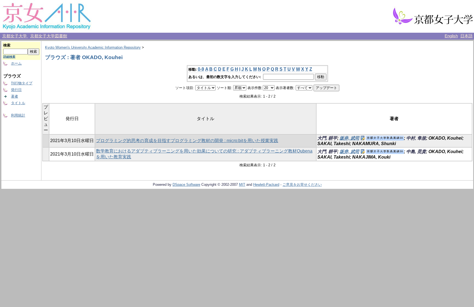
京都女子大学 (15, 36)
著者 (14, 96)
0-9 (201, 69)
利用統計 (18, 115)
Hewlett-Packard (266, 184)
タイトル (18, 103)
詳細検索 (9, 56)
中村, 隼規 (416, 138)
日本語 (466, 36)
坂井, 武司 (349, 138)
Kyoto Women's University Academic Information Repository (93, 47)
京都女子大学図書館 (48, 36)
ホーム (16, 63)
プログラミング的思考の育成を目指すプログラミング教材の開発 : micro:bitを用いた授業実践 (187, 140)
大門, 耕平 (327, 138)
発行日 (16, 90)
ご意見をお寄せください (302, 184)
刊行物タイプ (21, 83)
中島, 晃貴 (416, 151)
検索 (6, 45)
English (451, 36)
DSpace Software (186, 184)
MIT (242, 184)
